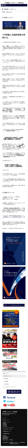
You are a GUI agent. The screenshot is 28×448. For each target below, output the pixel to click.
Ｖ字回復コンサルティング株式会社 (14, 3)
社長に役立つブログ (7, 429)
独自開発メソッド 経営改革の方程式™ (13, 216)
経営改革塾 (5, 438)
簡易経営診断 (5, 437)
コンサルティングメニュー (10, 386)
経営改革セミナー (7, 431)
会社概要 (6, 381)
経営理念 (6, 378)
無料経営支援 (6, 433)
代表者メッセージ (8, 376)
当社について (6, 373)
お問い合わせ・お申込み (8, 439)
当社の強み (6, 384)
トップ (4, 417)
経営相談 (5, 435)
